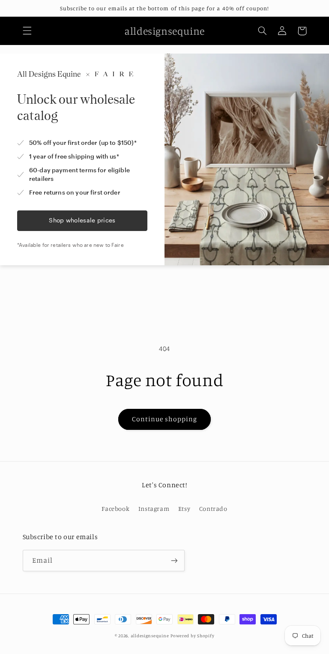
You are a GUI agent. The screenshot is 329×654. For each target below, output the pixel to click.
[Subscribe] (174, 560)
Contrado (213, 508)
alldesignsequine (150, 635)
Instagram (154, 508)
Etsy (184, 508)
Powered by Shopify (192, 635)
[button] (27, 31)
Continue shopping (164, 419)
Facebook (115, 508)
